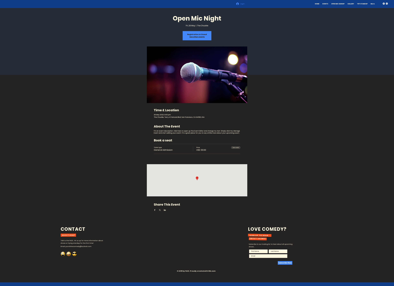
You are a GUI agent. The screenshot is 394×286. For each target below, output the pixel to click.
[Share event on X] (160, 210)
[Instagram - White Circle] (387, 4)
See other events (197, 37)
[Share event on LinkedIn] (165, 210)
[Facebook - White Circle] (384, 4)
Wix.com (212, 271)
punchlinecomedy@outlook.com (78, 246)
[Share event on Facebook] (155, 210)
